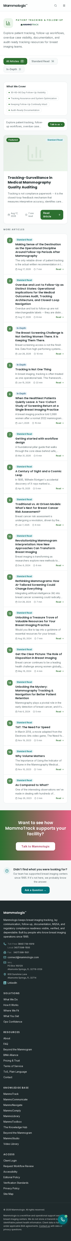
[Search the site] (55, 5)
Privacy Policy (11, 1188)
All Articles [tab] (14, 61)
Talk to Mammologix (35, 846)
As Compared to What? (32, 785)
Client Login (10, 1160)
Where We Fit (11, 1010)
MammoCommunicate (15, 1099)
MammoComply (12, 1110)
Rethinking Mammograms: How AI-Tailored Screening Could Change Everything (37, 585)
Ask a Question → (35, 890)
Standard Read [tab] (43, 61)
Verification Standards (15, 1182)
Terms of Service (13, 1066)
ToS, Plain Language (15, 1071)
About (6, 1038)
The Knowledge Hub (15, 1127)
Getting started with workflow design (36, 440)
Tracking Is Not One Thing (33, 369)
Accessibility (10, 1171)
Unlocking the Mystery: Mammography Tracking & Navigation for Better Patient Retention (35, 692)
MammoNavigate (12, 1104)
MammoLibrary (11, 1116)
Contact (7, 1077)
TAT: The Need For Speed (32, 727)
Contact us (44, 1226)
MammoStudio (11, 1138)
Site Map (8, 1193)
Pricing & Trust (11, 1060)
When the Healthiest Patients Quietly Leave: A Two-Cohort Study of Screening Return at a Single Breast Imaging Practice (37, 404)
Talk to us (55, 124)
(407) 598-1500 (22, 947)
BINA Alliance (10, 1054)
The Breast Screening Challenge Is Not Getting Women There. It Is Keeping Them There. (39, 336)
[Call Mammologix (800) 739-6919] (63, 1219)
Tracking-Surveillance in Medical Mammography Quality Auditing (30, 182)
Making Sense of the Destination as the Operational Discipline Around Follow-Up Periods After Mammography (38, 250)
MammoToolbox (12, 1121)
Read (58, 269)
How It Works (10, 1004)
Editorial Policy (11, 1177)
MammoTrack (11, 1093)
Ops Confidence (12, 1021)
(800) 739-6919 (26, 944)
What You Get (11, 1016)
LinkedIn (12, 982)
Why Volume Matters (30, 756)
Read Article (47, 214)
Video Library (11, 1143)
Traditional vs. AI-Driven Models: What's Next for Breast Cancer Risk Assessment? (38, 508)
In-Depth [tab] (13, 69)
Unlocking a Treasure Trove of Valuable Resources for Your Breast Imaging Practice (36, 621)
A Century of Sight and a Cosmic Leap (38, 473)
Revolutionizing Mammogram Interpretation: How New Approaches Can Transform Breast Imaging (36, 546)
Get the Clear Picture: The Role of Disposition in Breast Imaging (38, 656)
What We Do (10, 999)
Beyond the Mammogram (17, 1049)
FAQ (5, 1043)
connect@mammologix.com (23, 957)
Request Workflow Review (18, 1166)
